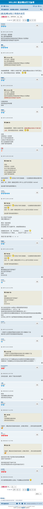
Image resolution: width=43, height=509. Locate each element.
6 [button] (30, 20)
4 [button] (25, 20)
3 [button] (23, 20)
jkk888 (2, 469)
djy (2, 432)
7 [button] (32, 20)
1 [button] (19, 20)
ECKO (2, 279)
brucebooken (4, 365)
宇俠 (2, 148)
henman (3, 23)
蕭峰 (2, 45)
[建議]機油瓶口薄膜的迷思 (13, 13)
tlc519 (2, 321)
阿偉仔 (2, 77)
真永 (2, 402)
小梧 (2, 383)
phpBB (16, 506)
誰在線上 (3, 498)
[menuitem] (6, 6)
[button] (14, 20)
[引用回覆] (37, 25)
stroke (2, 190)
